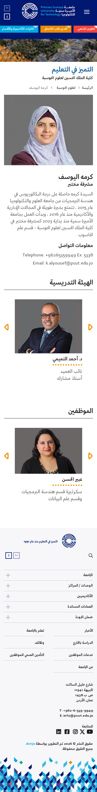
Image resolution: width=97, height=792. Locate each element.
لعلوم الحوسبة (66, 87)
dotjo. (30, 743)
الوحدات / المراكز (80, 585)
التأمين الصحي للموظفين (27, 655)
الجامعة (88, 575)
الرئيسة (87, 87)
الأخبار (89, 630)
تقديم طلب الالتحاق (55, 29)
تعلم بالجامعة (35, 630)
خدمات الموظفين (81, 655)
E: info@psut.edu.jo (76, 715)
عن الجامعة (85, 667)
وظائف (39, 642)
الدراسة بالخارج (83, 642)
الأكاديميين (85, 596)
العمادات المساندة (80, 606)
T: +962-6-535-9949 (76, 710)
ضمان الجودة (84, 617)
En (7, 8)
